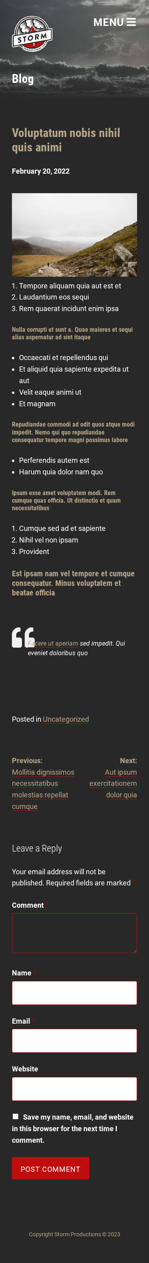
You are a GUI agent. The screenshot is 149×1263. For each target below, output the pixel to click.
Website (25, 1069)
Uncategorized (66, 719)
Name (24, 973)
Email (23, 1021)
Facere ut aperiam (53, 643)
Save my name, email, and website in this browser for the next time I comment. (73, 1128)
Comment (30, 905)
